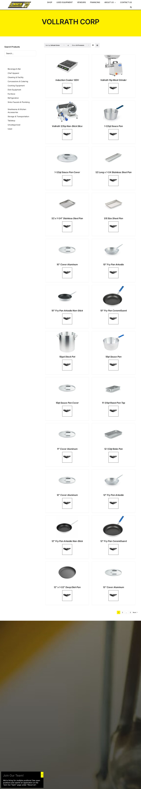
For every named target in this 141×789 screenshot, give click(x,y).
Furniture (11, 94)
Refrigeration (13, 98)
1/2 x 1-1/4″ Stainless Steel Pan (67, 218)
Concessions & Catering (18, 81)
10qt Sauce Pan (113, 356)
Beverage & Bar (14, 69)
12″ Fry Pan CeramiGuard (113, 541)
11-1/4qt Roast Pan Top (113, 403)
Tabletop (11, 120)
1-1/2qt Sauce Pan (113, 126)
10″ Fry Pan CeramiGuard (113, 310)
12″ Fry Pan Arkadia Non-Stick (67, 541)
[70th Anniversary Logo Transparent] (19, 2)
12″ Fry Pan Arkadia (113, 495)
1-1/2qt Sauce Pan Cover (67, 172)
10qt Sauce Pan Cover (67, 403)
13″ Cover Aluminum (113, 587)
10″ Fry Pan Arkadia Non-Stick (67, 310)
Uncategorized (14, 125)
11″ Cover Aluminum (67, 449)
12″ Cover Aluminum (67, 495)
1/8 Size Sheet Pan (113, 218)
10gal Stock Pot (67, 356)
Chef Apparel (13, 73)
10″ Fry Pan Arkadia (113, 264)
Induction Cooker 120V (67, 80)
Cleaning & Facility (16, 77)
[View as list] (97, 45)
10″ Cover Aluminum (67, 264)
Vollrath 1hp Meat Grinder (113, 80)
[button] (131, 7)
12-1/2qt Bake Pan (113, 449)
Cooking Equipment (16, 85)
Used (10, 129)
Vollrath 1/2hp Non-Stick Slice (67, 126)
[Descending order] (68, 45)
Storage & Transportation (18, 116)
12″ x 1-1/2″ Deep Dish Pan (67, 587)
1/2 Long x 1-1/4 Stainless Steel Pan (113, 172)
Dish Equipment (14, 90)
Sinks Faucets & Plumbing (19, 102)
